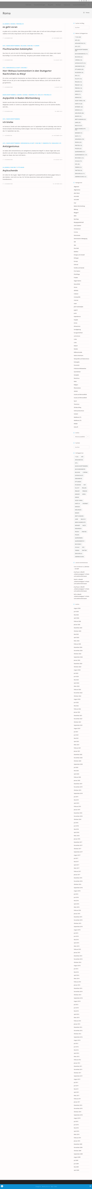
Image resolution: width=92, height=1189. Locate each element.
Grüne (75, 287)
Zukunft (76, 427)
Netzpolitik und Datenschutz (81, 359)
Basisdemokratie (81, 54)
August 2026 (77, 608)
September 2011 (78, 1076)
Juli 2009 (76, 1160)
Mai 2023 (76, 680)
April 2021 (76, 741)
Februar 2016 (77, 910)
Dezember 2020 (78, 754)
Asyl (4, 45)
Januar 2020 (77, 780)
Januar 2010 (77, 1141)
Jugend (76, 310)
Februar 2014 (77, 982)
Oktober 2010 (77, 1112)
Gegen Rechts (77, 281)
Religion (76, 385)
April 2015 (76, 943)
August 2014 (77, 965)
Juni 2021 (76, 735)
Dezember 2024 (78, 647)
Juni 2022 (76, 702)
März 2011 (76, 1095)
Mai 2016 (76, 900)
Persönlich (20, 24)
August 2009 (77, 1157)
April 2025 (76, 637)
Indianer (76, 294)
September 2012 (78, 1037)
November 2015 (78, 920)
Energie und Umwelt (79, 255)
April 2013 (76, 1014)
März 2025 (76, 641)
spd (77, 164)
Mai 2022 (76, 706)
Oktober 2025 (77, 631)
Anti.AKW (76, 196)
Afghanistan (80, 43)
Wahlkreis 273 (56, 143)
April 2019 (76, 803)
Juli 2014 (76, 969)
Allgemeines (77, 190)
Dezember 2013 (78, 988)
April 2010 (76, 1131)
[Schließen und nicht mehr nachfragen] (90, 1186)
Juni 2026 (76, 611)
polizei (78, 148)
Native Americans (78, 355)
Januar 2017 (77, 874)
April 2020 (76, 774)
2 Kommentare (8, 60)
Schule (78, 161)
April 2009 (76, 1170)
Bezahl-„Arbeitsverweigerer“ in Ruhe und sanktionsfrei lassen (81, 574)
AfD (77, 40)
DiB (75, 242)
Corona (78, 60)
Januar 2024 (77, 660)
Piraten (78, 145)
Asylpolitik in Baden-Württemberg (21, 97)
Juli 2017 (76, 858)
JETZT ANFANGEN (78, 307)
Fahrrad (76, 264)
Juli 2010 (76, 1121)
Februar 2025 (77, 644)
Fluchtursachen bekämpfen (17, 48)
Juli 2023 (76, 673)
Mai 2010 (76, 1128)
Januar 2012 (77, 1063)
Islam (75, 303)
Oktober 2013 (77, 995)
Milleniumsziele (78, 352)
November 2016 (78, 881)
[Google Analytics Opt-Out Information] (2, 1186)
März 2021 (76, 744)
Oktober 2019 (77, 790)
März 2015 (76, 946)
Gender (78, 91)
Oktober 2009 (77, 1150)
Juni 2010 (76, 1124)
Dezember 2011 (78, 1066)
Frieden (78, 88)
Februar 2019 (77, 806)
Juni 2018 (76, 826)
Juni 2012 (76, 1047)
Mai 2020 (76, 770)
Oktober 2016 (77, 884)
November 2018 (78, 816)
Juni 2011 (76, 1085)
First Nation (77, 271)
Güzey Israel (80, 100)
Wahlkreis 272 (77, 417)
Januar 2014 (77, 985)
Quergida (76, 375)
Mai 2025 (76, 634)
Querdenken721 (81, 155)
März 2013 (76, 1017)
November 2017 (78, 845)
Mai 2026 (76, 615)
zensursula (80, 173)
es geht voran (10, 26)
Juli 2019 (76, 796)
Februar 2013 (77, 1021)
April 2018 (76, 832)
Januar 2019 (77, 809)
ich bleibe (8, 122)
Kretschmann (80, 119)
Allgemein (6, 24)
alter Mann (77, 193)
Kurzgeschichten (78, 333)
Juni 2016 (76, 897)
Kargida (78, 110)
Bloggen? (76, 212)
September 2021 (78, 725)
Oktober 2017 (77, 848)
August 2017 (77, 855)
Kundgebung (77, 329)
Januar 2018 (77, 839)
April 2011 (76, 1092)
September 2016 (78, 887)
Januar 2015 (77, 952)
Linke (77, 122)
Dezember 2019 (78, 783)
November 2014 (78, 959)
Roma (87, 12)
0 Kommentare (8, 38)
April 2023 (76, 683)
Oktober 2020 (77, 761)
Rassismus (79, 158)
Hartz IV (78, 104)
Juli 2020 (76, 767)
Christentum (77, 229)
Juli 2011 (76, 1082)
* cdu (78, 37)
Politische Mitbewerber (80, 368)
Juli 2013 (76, 1004)
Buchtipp (76, 219)
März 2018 (76, 835)
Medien (76, 349)
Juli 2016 (76, 894)
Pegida (78, 142)
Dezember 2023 (78, 663)
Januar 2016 (77, 913)
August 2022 (77, 699)
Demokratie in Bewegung (80, 238)
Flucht (78, 79)
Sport (75, 401)
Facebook (79, 72)
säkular (76, 391)
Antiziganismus (11, 146)
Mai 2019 (76, 800)
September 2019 (78, 793)
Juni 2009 (76, 1163)
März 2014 (76, 978)
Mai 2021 (76, 738)
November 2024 (78, 650)
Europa (37, 45)
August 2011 (77, 1079)
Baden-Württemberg (13, 45)
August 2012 (77, 1040)
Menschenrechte (80, 129)
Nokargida (79, 139)
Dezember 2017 (78, 842)
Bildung (23, 45)
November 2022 (78, 693)
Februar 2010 (77, 1137)
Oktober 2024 (77, 654)
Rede (75, 381)
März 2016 (76, 907)
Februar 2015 (77, 949)
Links (75, 342)
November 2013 (78, 991)
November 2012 (78, 1030)
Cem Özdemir (77, 225)
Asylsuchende (10, 170)
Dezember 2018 (78, 813)
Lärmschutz (77, 336)
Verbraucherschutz (79, 411)
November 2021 (78, 718)
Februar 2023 (77, 689)
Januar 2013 (77, 1024)
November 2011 (78, 1069)
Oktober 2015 (77, 923)
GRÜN (78, 94)
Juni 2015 (76, 936)
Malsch (40, 95)
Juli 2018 (76, 822)
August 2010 (77, 1118)
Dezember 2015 (78, 917)
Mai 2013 (76, 1011)
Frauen (78, 82)
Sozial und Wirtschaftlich (80, 394)
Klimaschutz (77, 326)
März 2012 (76, 1056)
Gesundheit (77, 284)
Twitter (78, 170)
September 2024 (78, 657)
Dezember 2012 (78, 1027)
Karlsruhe (79, 113)
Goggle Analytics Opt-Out (46, 1186)
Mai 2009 (76, 1167)
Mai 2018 (76, 829)
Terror (78, 167)
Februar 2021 (77, 748)
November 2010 (78, 1108)
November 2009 (78, 1147)
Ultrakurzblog (77, 407)
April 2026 (76, 618)
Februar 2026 (77, 621)
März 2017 (76, 868)
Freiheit (78, 85)
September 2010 (78, 1115)
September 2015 (78, 926)
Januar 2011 (77, 1102)
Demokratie (80, 66)
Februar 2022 (77, 709)
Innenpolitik (33, 95)
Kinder (78, 116)
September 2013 (78, 998)
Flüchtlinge (77, 274)
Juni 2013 (76, 1008)
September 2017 (78, 852)
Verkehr (76, 414)
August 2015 (77, 930)
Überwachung (80, 176)
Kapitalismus (77, 316)
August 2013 (77, 1001)
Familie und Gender (79, 268)
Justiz (75, 313)
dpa (75, 245)
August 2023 (77, 670)
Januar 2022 (77, 712)
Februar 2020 (77, 777)
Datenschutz (80, 63)
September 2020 (78, 764)
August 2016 (77, 891)
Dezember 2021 (78, 715)
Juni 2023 (76, 676)
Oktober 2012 (77, 1034)
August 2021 (77, 728)
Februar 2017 (77, 871)
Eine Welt (30, 45)
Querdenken (80, 151)
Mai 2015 (76, 939)
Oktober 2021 (77, 722)
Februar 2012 (77, 1059)
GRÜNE (78, 97)
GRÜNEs (13, 24)
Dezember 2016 (78, 878)
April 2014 (76, 975)
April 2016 (76, 904)
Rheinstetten (77, 388)
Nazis (78, 136)
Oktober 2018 (77, 819)
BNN (75, 216)
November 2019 (78, 787)
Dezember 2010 (78, 1105)
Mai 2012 (76, 1050)
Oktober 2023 (77, 667)
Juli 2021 (76, 732)
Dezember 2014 (78, 956)
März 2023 (76, 686)
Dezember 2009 (78, 1144)
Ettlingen (21, 167)
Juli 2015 (76, 933)
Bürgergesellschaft (13, 67)
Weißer (76, 423)
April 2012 (76, 1053)
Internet (79, 107)
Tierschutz (76, 404)
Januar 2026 (77, 624)
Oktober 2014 (77, 962)
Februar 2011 (77, 1098)
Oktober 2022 (77, 696)
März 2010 (76, 1134)
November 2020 (78, 757)
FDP (77, 75)
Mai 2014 (76, 972)
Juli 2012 (76, 1043)
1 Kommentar (8, 135)
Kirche (75, 323)
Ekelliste (76, 251)
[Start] (83, 12)
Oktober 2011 (77, 1073)
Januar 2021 (77, 751)
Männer (78, 133)
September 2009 (78, 1154)
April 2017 (76, 865)
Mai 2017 (76, 861)
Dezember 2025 (78, 628)
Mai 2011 (76, 1089)
